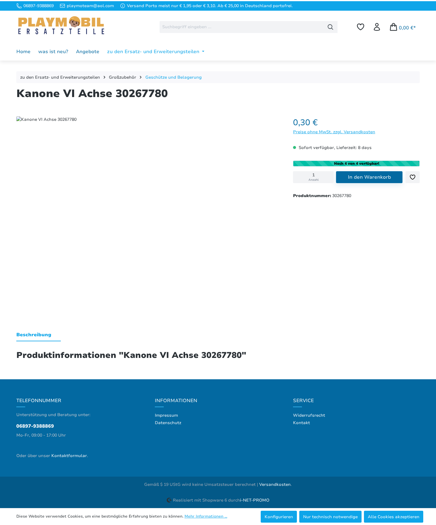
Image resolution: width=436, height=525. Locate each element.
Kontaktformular (69, 456)
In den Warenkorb (369, 177)
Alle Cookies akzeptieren (393, 517)
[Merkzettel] (360, 27)
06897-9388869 (35, 426)
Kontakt (301, 423)
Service (303, 400)
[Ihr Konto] (377, 27)
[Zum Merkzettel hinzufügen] (412, 177)
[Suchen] (331, 27)
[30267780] (148, 212)
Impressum (166, 415)
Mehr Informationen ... (205, 516)
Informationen (176, 400)
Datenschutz (168, 423)
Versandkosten (275, 484)
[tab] (38, 335)
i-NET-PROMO (254, 500)
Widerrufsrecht (309, 415)
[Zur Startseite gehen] (60, 26)
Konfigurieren (279, 517)
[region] (148, 214)
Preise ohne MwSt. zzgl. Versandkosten (334, 132)
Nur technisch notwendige (330, 517)
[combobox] (242, 27)
